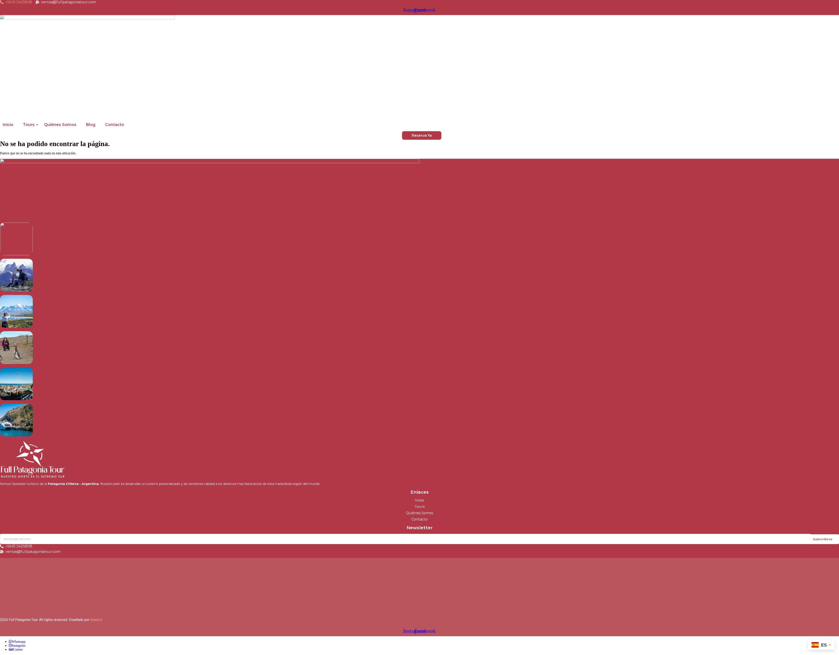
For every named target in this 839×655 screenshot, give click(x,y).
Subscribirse (822, 539)
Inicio (8, 124)
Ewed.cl (96, 620)
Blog (90, 124)
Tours (29, 124)
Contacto (114, 124)
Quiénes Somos (60, 124)
